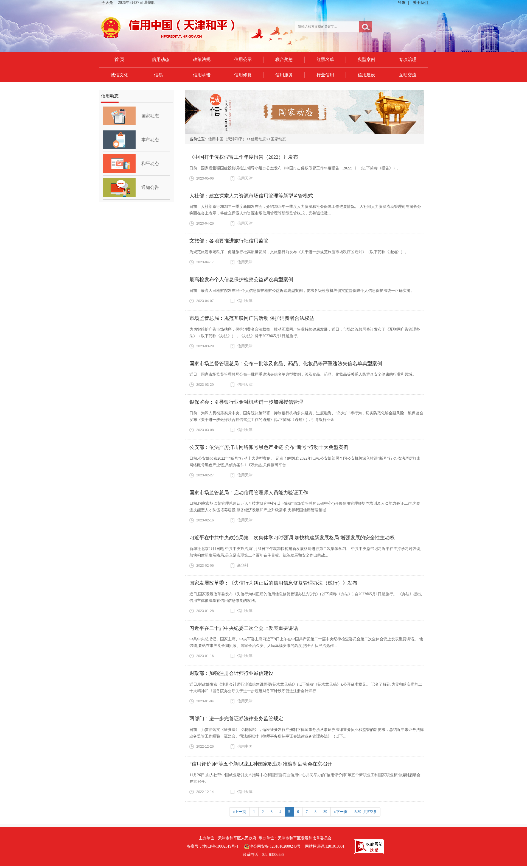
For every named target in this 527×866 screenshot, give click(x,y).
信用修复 (243, 74)
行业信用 (325, 74)
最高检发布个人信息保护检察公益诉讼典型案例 (241, 279)
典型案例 (366, 59)
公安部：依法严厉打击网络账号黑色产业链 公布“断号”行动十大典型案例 (268, 447)
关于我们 (420, 3)
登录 (401, 3)
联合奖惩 (284, 59)
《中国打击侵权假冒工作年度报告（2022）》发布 (243, 157)
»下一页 (340, 812)
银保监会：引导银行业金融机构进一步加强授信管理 (246, 402)
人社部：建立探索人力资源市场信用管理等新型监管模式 (251, 196)
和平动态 (150, 163)
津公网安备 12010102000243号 (275, 846)
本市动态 (150, 139)
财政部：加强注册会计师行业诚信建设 (231, 673)
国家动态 (150, 115)
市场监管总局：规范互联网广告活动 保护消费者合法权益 (251, 318)
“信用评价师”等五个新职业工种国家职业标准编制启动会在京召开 (260, 764)
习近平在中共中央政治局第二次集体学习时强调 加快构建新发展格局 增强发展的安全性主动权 (292, 537)
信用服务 (284, 74)
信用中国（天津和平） (227, 139)
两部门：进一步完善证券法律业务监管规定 (236, 718)
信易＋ (160, 74)
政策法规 (202, 59)
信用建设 (366, 74)
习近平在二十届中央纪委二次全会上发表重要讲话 (243, 628)
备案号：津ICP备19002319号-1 (213, 846)
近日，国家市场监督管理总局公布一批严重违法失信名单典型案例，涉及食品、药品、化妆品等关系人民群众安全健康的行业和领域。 (302, 374)
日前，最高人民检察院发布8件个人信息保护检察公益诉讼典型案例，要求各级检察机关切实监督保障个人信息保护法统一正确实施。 (301, 291)
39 (325, 812)
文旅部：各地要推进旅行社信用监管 (228, 241)
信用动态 (160, 59)
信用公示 (243, 59)
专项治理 (407, 59)
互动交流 (407, 74)
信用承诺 (202, 74)
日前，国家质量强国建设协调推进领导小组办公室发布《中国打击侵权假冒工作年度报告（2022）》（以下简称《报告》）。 (295, 168)
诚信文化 (119, 74)
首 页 (119, 59)
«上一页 (239, 812)
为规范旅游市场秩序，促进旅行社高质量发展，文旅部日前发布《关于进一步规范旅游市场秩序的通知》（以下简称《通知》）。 (298, 252)
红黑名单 (325, 59)
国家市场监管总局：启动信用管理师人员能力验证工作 (248, 492)
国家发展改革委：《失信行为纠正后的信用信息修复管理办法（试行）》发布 (273, 583)
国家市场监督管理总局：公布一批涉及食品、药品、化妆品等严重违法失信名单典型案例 (285, 363)
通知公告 (150, 187)
